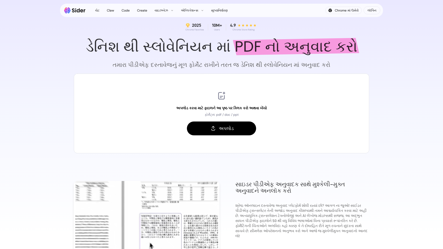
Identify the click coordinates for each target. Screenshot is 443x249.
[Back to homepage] (75, 10)
